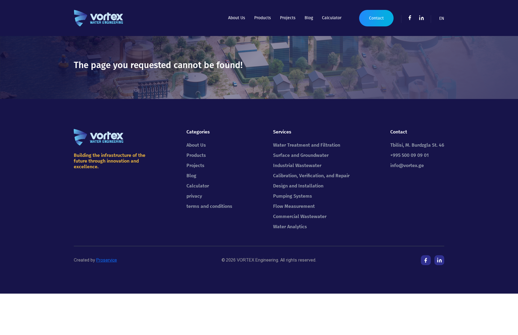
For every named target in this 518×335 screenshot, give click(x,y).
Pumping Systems (292, 196)
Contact (376, 18)
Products (262, 17)
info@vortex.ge (407, 165)
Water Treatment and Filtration (306, 145)
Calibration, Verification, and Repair (311, 175)
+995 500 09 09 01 (409, 155)
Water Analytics (290, 226)
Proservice (106, 260)
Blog (309, 17)
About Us (236, 17)
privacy (194, 196)
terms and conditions (209, 206)
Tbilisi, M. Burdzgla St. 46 (417, 145)
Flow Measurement (294, 206)
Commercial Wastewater (299, 216)
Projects (288, 17)
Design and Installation (298, 186)
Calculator (331, 17)
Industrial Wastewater (297, 165)
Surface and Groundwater (301, 155)
